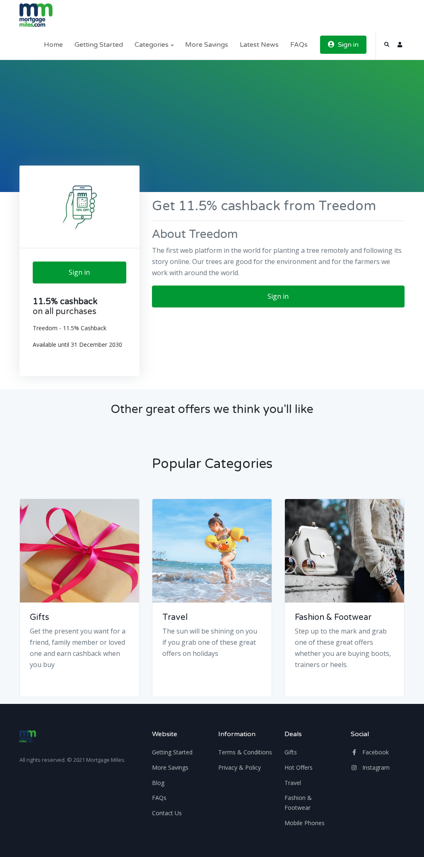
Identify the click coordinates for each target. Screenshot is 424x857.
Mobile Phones (304, 823)
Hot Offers (298, 767)
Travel (175, 617)
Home (53, 45)
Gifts (39, 617)
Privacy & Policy (239, 767)
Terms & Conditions (245, 752)
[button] (387, 45)
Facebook (375, 752)
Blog (158, 783)
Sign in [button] (347, 45)
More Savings (206, 45)
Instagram (375, 767)
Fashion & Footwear (333, 617)
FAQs (299, 45)
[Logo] (27, 736)
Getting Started (99, 45)
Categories (152, 45)
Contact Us (167, 813)
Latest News (259, 45)
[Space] (36, 15)
